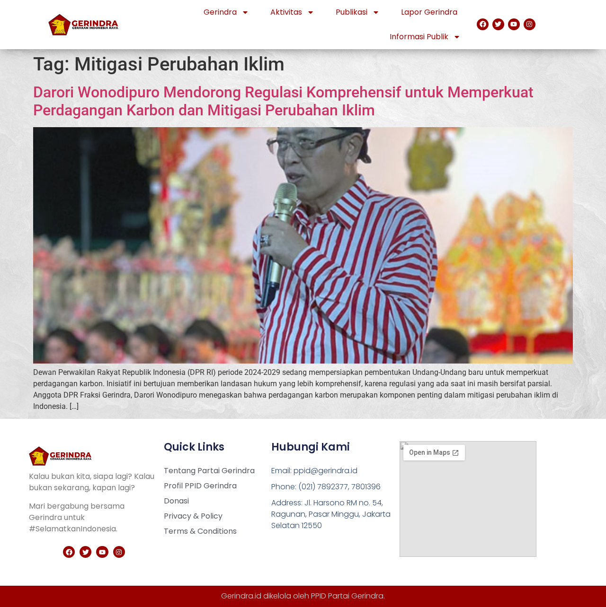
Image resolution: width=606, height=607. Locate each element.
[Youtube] (514, 24)
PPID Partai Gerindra (347, 595)
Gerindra (220, 12)
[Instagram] (529, 24)
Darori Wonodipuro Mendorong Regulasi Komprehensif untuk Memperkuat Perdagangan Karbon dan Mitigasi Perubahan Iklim (283, 101)
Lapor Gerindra (429, 12)
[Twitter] (498, 24)
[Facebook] (483, 24)
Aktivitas (286, 12)
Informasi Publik (419, 36)
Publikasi (351, 12)
